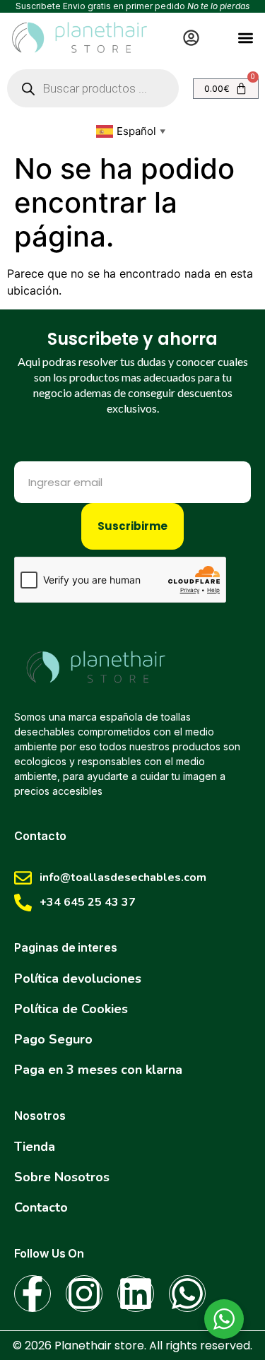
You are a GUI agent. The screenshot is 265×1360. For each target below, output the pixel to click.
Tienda (34, 1146)
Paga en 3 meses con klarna (98, 1069)
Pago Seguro (53, 1039)
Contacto (41, 1207)
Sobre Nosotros (62, 1177)
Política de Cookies (71, 1008)
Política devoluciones (77, 978)
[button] (246, 37)
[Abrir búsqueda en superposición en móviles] (93, 88)
